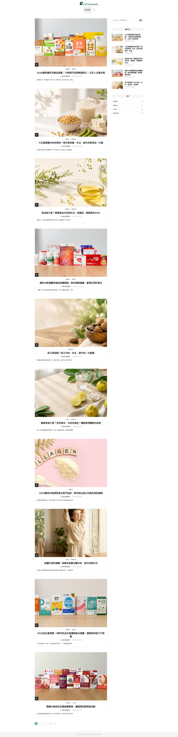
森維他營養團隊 (66, 76)
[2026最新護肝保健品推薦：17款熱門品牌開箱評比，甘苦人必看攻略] (71, 42)
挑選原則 (128, 101)
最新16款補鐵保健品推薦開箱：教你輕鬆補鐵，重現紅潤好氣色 (71, 283)
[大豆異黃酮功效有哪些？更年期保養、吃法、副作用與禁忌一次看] (71, 112)
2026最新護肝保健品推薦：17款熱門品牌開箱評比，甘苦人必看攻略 (71, 72)
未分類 (128, 109)
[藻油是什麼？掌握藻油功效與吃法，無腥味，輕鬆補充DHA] (71, 182)
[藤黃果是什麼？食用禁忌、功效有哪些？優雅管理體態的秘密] (71, 393)
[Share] (36, 65)
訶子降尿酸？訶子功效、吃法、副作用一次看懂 (71, 353)
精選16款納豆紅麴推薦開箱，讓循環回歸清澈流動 (70, 706)
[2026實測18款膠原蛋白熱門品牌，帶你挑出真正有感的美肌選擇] (71, 463)
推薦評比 (128, 105)
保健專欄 (87, 10)
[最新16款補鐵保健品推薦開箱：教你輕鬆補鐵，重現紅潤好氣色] (71, 253)
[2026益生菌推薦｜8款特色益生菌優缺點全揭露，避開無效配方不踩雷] (71, 603)
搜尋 (140, 20)
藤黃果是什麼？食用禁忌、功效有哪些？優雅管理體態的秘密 (71, 423)
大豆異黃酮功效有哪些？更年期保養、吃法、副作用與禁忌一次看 (71, 142)
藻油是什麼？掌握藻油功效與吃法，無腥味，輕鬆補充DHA (71, 213)
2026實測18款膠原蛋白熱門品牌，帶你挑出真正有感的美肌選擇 (71, 493)
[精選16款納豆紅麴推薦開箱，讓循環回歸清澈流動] (71, 676)
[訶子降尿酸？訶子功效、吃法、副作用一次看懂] (71, 323)
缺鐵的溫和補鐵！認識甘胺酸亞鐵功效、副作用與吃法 (71, 563)
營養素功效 (128, 113)
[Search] (94, 10)
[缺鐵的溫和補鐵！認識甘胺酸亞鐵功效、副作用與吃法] (71, 533)
